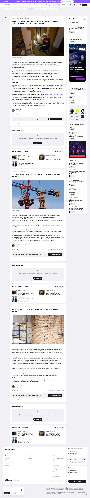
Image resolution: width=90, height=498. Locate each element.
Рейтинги (30, 4)
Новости (13, 18)
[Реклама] (75, 63)
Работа (24, 4)
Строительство (20, 18)
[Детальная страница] (24, 157)
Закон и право (71, 35)
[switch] (74, 22)
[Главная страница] (7, 5)
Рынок (70, 132)
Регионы (70, 178)
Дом (69, 169)
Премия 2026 (57, 4)
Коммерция (71, 25)
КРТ (17, 171)
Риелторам (70, 197)
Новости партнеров (72, 96)
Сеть (20, 4)
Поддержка (49, 4)
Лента (15, 4)
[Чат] (81, 5)
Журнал (36, 4)
